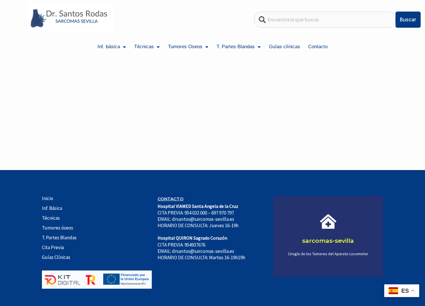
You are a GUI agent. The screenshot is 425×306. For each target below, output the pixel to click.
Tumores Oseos (185, 46)
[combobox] (325, 20)
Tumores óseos (57, 228)
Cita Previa (53, 247)
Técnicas (144, 46)
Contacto (318, 46)
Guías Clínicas (56, 257)
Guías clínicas (284, 46)
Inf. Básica (52, 208)
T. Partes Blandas (236, 46)
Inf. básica (108, 46)
